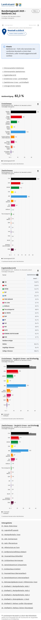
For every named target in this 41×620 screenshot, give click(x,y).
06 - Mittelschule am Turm (11, 547)
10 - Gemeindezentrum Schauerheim (14, 565)
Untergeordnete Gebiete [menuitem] (12, 86)
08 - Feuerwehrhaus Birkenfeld (12, 556)
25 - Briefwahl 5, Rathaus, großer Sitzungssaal (17, 603)
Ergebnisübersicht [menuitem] (10, 75)
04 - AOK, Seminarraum (9, 539)
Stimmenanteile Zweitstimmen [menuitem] (14, 72)
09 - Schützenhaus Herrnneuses (12, 560)
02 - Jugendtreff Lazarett (10, 530)
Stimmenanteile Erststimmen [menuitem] (14, 68)
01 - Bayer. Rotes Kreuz (9, 526)
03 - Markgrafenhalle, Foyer (11, 535)
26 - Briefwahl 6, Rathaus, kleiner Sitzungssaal (17, 608)
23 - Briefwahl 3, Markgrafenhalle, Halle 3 (16, 595)
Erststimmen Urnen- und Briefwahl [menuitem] (16, 79)
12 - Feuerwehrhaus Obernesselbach (14, 573)
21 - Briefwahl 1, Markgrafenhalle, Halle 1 (15, 586)
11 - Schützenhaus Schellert (11, 569)
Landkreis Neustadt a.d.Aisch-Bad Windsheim (20, 27)
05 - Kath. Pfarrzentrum (9, 543)
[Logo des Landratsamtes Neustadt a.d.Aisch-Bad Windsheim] (11, 4)
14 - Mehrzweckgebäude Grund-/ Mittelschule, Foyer (19, 582)
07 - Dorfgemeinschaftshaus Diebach (14, 552)
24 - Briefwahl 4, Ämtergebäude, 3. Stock (15, 599)
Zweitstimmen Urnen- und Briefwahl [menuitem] (16, 82)
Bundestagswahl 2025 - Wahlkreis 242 (14, 12)
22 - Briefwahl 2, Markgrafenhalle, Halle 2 (16, 590)
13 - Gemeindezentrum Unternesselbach (15, 578)
